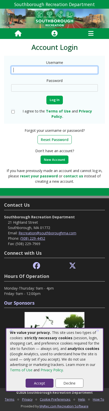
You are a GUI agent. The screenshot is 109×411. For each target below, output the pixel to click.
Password (54, 80)
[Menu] (91, 33)
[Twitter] (72, 266)
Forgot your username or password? (55, 130)
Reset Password (54, 139)
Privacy (27, 399)
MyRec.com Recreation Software (64, 406)
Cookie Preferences (55, 399)
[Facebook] (36, 266)
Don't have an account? (54, 150)
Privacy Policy (52, 369)
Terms (9, 399)
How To (98, 399)
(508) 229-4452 (32, 238)
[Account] (54, 33)
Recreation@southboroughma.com (47, 233)
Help (81, 399)
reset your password (39, 176)
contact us (73, 176)
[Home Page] (18, 33)
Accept (39, 383)
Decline (69, 383)
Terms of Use (21, 369)
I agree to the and (57, 114)
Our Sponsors (19, 303)
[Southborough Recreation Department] (54, 18)
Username (54, 62)
